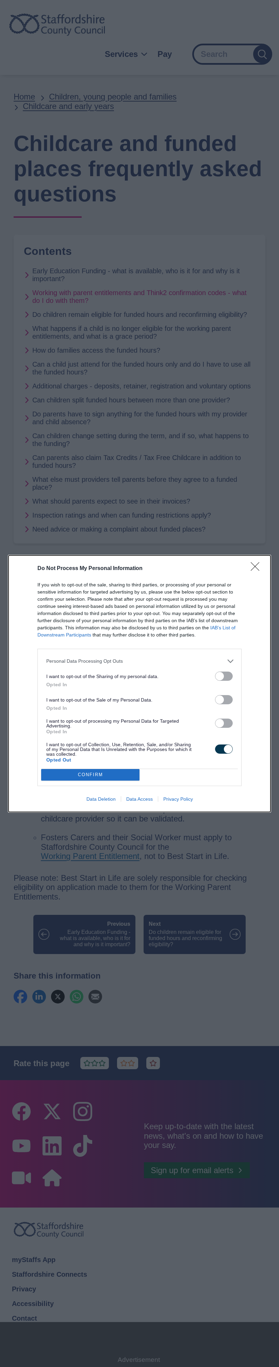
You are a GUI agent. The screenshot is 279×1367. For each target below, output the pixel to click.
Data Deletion (101, 799)
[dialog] (139, 683)
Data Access (139, 799)
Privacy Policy (178, 799)
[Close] (257, 568)
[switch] (224, 676)
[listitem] (139, 661)
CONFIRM (90, 774)
